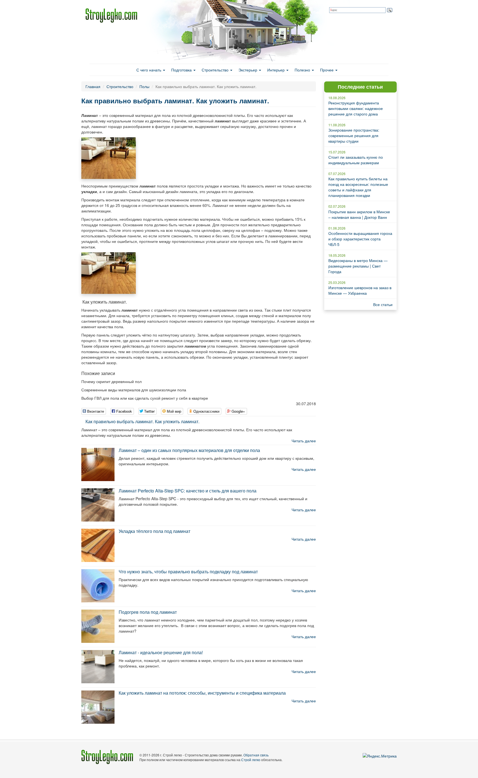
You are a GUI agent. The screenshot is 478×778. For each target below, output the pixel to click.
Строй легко (250, 759)
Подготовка (182, 70)
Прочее (327, 70)
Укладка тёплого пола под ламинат (154, 531)
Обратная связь (256, 755)
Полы (144, 86)
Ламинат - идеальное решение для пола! (161, 652)
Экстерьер (248, 70)
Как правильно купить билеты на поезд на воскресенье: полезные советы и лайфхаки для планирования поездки (358, 187)
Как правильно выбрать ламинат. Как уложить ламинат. (142, 421)
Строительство (216, 70)
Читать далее (304, 440)
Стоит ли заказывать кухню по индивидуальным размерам (355, 159)
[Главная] (113, 15)
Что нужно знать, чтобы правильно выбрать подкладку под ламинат (188, 571)
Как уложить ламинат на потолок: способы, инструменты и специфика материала (202, 693)
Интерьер (276, 70)
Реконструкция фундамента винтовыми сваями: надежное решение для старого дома (355, 108)
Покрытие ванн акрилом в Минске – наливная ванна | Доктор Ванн (359, 214)
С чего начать (149, 70)
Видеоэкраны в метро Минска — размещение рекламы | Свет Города (358, 266)
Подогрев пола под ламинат (148, 612)
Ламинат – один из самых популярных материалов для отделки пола (189, 450)
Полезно (303, 70)
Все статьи (383, 304)
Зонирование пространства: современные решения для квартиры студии (353, 135)
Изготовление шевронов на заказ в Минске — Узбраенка (359, 290)
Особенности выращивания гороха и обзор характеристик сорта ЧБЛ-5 (360, 238)
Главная (92, 86)
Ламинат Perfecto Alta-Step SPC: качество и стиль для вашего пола (187, 490)
